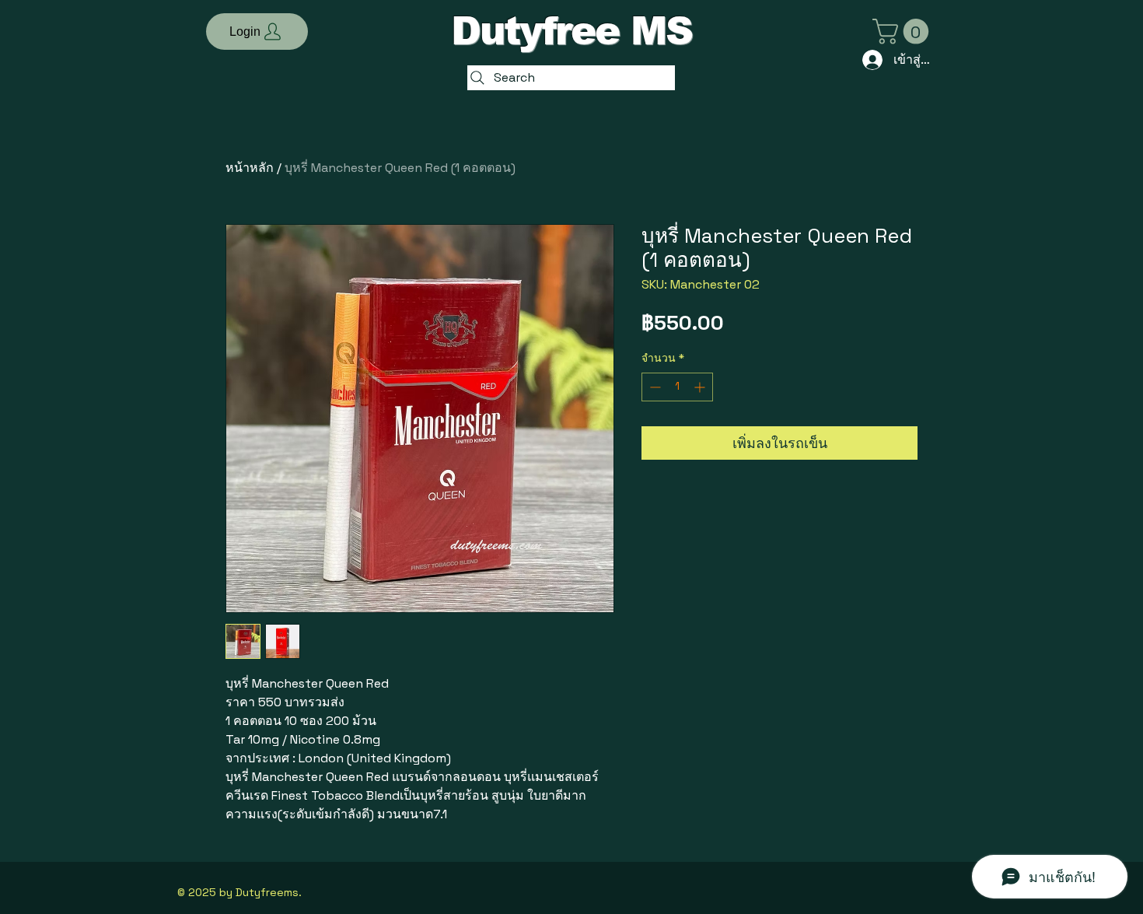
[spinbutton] (677, 387)
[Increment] (701, 387)
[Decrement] (653, 387)
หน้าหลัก (249, 167)
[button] (257, 31)
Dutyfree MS (571, 31)
